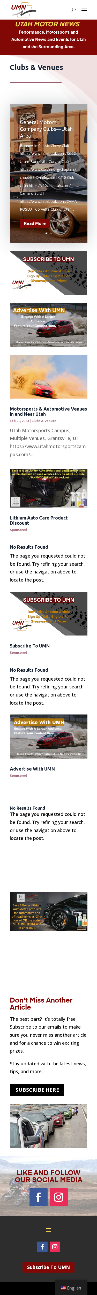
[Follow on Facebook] (38, 1197)
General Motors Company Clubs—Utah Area (46, 129)
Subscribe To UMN (30, 645)
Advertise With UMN (32, 768)
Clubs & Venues (44, 421)
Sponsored (18, 530)
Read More (35, 223)
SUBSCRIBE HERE (37, 1089)
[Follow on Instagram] (59, 1197)
